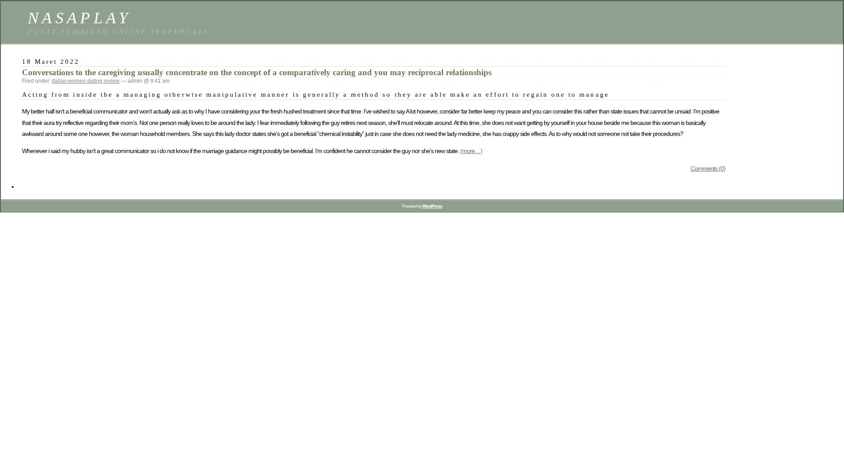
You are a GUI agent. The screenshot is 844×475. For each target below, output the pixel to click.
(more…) (471, 150)
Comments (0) (708, 168)
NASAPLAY (79, 18)
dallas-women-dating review (86, 81)
